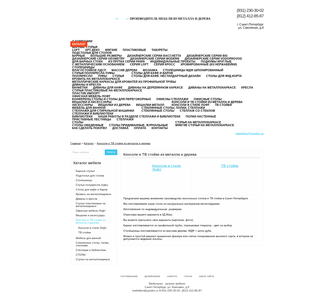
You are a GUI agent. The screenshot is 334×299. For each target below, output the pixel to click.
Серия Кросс (164, 64)
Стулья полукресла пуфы (93, 73)
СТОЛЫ (77, 122)
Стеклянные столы (157, 110)
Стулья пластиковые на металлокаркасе (107, 90)
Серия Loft (139, 64)
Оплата (140, 128)
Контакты (160, 128)
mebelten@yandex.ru (145, 290)
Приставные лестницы (91, 119)
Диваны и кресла (86, 84)
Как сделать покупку (89, 128)
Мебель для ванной (89, 107)
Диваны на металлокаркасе (212, 87)
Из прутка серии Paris (126, 61)
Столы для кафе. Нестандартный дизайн (166, 76)
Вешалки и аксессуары (92, 102)
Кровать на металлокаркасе (96, 78)
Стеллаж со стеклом (197, 110)
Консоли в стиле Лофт (92, 227)
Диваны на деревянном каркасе (155, 87)
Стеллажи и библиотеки (92, 113)
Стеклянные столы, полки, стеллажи (173, 107)
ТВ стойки (223, 104)
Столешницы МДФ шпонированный (193, 70)
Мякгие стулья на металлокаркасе (204, 125)
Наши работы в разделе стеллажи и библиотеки (139, 116)
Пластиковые (134, 50)
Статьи (188, 276)
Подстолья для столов (92, 52)
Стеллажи (125, 119)
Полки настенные (201, 116)
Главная (75, 143)
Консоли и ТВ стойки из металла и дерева (207, 102)
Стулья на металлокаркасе (198, 122)
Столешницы (83, 67)
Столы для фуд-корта (224, 76)
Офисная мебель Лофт (91, 96)
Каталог (79, 44)
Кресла (247, 87)
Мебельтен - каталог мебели (89, 14)
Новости (172, 276)
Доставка (120, 128)
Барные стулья (84, 47)
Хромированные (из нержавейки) (209, 64)
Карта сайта (206, 276)
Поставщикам (129, 276)
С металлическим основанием (98, 64)
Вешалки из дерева (114, 104)
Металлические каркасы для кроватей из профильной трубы (124, 81)
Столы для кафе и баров (152, 73)
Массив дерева (124, 70)
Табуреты (160, 50)
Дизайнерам (152, 276)
